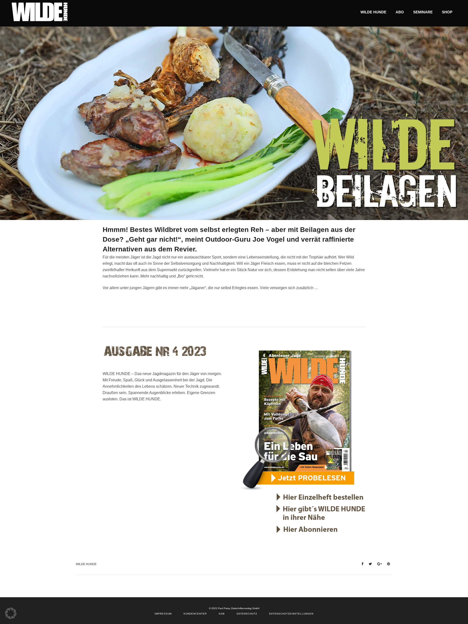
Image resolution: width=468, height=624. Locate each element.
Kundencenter (195, 613)
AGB (222, 613)
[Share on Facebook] (361, 564)
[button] (10, 613)
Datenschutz (247, 613)
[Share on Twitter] (369, 564)
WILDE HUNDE (86, 564)
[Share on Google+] (378, 564)
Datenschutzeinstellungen (291, 613)
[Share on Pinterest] (387, 564)
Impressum (163, 613)
